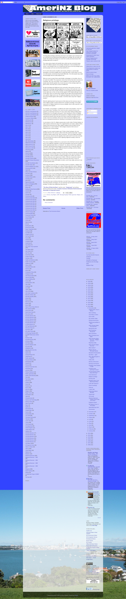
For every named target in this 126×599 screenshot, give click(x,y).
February (91, 429)
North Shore (28, 310)
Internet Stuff (28, 277)
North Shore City (29, 312)
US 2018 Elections (29, 438)
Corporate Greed (29, 215)
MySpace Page (89, 265)
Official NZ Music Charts (91, 544)
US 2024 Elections (29, 441)
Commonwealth (29, 213)
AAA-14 (27, 125)
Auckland (27, 175)
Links (32, 13)
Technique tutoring (29, 417)
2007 (89, 442)
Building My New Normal (31, 189)
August (91, 417)
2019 (89, 294)
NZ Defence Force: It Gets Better (94, 405)
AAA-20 (27, 130)
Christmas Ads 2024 (30, 208)
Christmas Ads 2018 (30, 197)
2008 (89, 441)
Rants (26, 387)
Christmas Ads (28, 196)
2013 (89, 306)
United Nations (28, 429)
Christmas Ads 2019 (30, 199)
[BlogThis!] (67, 192)
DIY (26, 224)
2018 (89, 296)
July (90, 419)
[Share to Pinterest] (71, 192)
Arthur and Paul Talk (30, 171)
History (27, 265)
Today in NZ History (90, 550)
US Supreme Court (29, 445)
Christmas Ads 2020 (30, 201)
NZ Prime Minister (29, 344)
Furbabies (27, 241)
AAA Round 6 (28, 121)
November (91, 411)
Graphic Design (29, 256)
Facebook (27, 231)
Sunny (26, 412)
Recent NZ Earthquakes (91, 545)
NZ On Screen (89, 540)
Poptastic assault (93, 402)
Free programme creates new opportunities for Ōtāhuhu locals (93, 69)
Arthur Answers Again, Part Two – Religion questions (94, 339)
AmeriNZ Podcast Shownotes (32, 160)
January (91, 430)
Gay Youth (27, 251)
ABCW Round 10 (29, 142)
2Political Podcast (29, 116)
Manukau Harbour (29, 294)
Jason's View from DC (93, 492)
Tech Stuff (27, 415)
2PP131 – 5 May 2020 (91, 239)
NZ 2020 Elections (29, 321)
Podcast (27, 365)
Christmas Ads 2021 (30, 203)
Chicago (27, 194)
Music (26, 305)
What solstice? (92, 347)
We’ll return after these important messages (92, 480)
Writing (27, 472)
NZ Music (27, 337)
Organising (27, 356)
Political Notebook (29, 372)
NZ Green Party (29, 327)
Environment (28, 227)
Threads (88, 258)
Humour (27, 268)
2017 (89, 298)
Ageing (27, 151)
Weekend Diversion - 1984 (31, 460)
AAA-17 (27, 127)
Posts (89, 110)
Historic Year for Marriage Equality (93, 350)
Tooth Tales (28, 420)
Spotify (27, 406)
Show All (99, 517)
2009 (89, 439)
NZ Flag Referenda (29, 326)
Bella (26, 180)
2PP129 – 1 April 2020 (91, 245)
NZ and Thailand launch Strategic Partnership (91, 59)
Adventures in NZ (29, 147)
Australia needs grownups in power (94, 369)
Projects (27, 382)
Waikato (27, 452)
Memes (27, 300)
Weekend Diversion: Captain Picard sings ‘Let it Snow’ (94, 399)
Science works (28, 401)
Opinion (27, 352)
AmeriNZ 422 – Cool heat (92, 207)
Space (26, 405)
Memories (27, 301)
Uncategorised (28, 426)
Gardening (27, 243)
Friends (27, 239)
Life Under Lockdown (30, 293)
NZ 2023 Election (29, 322)
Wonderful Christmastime (94, 352)
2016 (89, 300)
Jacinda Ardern (28, 282)
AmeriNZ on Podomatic (91, 260)
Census (27, 192)
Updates (27, 431)
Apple (26, 170)
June (90, 421)
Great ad (91, 387)
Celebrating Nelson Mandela (93, 392)
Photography (28, 361)
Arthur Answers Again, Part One (94, 345)
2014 (89, 304)
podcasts (27, 370)
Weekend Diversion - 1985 (31, 463)
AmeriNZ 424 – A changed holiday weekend (92, 202)
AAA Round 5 (28, 120)
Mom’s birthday (92, 312)
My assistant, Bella (93, 318)
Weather (27, 453)
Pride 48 (27, 380)
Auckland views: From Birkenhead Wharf (94, 381)
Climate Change (29, 211)
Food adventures (93, 374)
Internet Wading (29, 279)
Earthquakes (28, 225)
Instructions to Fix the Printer (96, 494)
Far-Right (27, 232)
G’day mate (91, 359)
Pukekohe (27, 386)
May (90, 423)
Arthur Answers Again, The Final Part (94, 326)
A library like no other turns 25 (93, 66)
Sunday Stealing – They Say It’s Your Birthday (93, 454)
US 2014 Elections (29, 434)
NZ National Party (29, 339)
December (91, 308)
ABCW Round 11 (29, 144)
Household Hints (29, 266)
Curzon (27, 220)
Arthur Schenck (92, 88)
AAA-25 (27, 139)
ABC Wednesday (29, 141)
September (91, 415)
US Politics (27, 443)
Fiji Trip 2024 (28, 236)
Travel (26, 422)
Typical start (91, 394)
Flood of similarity (93, 385)
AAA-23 (27, 135)
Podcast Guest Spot (30, 366)
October (91, 413)
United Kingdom (29, 427)
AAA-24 (27, 137)
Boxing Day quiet (93, 328)
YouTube (27, 477)
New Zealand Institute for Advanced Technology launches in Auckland (92, 52)
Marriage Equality (64, 194)
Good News (28, 254)
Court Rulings (28, 217)
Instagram (27, 273)
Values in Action (29, 446)
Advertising (28, 149)
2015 (89, 302)
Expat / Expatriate (29, 229)
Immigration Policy (29, 272)
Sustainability (28, 413)
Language (27, 286)
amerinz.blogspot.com (30, 166)
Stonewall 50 (28, 408)
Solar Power (28, 403)
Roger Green (28, 392)
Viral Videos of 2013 (93, 314)
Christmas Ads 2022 (30, 204)
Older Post (79, 208)
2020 (89, 292)
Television (27, 419)
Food (26, 237)
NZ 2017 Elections (29, 319)
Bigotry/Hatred (28, 182)
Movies (27, 303)
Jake (26, 284)
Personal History (29, 359)
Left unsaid (91, 396)
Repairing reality (92, 342)
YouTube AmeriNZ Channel (92, 254)
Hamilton (27, 258)
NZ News (27, 341)
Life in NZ (27, 291)
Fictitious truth (28, 234)
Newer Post (46, 208)
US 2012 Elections (29, 433)
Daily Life (27, 222)
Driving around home (94, 320)
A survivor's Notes (29, 118)
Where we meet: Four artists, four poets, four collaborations (93, 76)
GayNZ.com (89, 530)
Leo (26, 287)
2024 (89, 285)
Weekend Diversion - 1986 (31, 466)
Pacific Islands (28, 358)
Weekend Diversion (29, 455)
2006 (89, 444)
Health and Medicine (30, 260)
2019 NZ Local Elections (31, 113)
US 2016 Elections (29, 436)
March (90, 427)
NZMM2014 (28, 348)
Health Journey (28, 261)
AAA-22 (27, 134)
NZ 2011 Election (29, 315)
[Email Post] (63, 192)
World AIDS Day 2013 (94, 407)
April (90, 425)
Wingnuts (27, 469)
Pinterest (27, 363)
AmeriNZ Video (28, 164)
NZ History (27, 329)
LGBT (58, 194)
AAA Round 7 (28, 123)
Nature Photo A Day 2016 (31, 307)
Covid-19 (27, 218)
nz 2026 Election (29, 324)
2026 (89, 281)
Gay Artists (27, 244)
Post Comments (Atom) (54, 211)
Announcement (28, 168)
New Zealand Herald (91, 557)
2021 (89, 291)
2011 (89, 435)
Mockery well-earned (93, 361)
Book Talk (27, 185)
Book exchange (89, 74)
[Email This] (66, 192)
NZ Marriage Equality (30, 333)
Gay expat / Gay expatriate (31, 246)
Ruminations (28, 394)
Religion (78, 194)
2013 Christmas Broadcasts (92, 331)
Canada (27, 190)
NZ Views (27, 346)
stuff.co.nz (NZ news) (91, 555)
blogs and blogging (29, 183)
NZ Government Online (91, 535)
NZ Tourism (89, 542)
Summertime (92, 409)
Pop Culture (28, 379)
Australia (27, 178)
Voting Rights (28, 450)
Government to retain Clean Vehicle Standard (92, 56)
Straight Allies (28, 410)
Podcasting (28, 368)
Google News (89, 559)
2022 (89, 289)
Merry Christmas (92, 333)
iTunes (27, 280)
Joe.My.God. (91, 465)
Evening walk (92, 378)
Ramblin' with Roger (93, 452)
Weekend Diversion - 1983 (31, 457)
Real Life (27, 389)
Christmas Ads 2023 (30, 206)
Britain (26, 187)
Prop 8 (27, 384)
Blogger (76, 595)
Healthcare (27, 263)
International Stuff (29, 275)
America (48, 194)
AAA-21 (27, 132)
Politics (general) (72, 194)
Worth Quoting (28, 470)
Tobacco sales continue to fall (93, 61)
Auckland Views (29, 176)
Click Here (96, 97)
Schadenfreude (29, 398)
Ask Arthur (27, 173)
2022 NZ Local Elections (31, 114)
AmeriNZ (27, 154)
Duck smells (91, 316)
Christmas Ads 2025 (30, 210)
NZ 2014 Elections (29, 317)
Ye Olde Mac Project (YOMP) (32, 474)
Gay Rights (53, 194)
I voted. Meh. (92, 389)
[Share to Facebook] (70, 192)
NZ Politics (27, 343)
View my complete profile (92, 90)
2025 (89, 283)
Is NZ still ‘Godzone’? (94, 383)
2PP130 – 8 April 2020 (91, 242)
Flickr (87, 263)
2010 (89, 437)
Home (27, 13)
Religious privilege (93, 376)
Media (26, 298)
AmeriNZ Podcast (29, 158)
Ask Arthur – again (93, 354)
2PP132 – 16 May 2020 (91, 236)
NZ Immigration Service (91, 537)
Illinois (26, 270)
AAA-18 (27, 128)
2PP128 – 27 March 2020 (92, 248)
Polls (26, 377)
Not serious (28, 314)
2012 (89, 433)
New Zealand (28, 308)
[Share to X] (69, 192)
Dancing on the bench (94, 363)
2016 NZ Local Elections (31, 111)
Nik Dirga (90, 478)
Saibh (26, 396)
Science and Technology (31, 399)
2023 (89, 287)
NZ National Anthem (91, 538)
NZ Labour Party (29, 331)
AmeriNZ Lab (28, 156)
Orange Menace (29, 354)
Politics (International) (30, 375)
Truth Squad (28, 424)
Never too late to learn (91, 72)
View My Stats (96, 589)
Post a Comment (49, 202)
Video (26, 448)
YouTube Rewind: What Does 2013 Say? (94, 372)
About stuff (38, 13)
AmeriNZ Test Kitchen (30, 163)
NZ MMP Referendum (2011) (32, 334)
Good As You (91, 507)
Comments (90, 113)
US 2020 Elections (29, 440)
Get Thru (27, 253)
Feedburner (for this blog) (92, 261)
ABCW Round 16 (29, 146)
